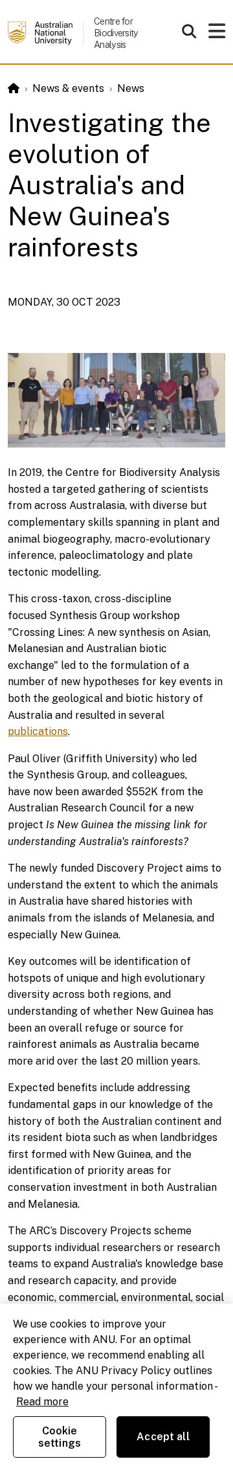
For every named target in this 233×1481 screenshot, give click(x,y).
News (130, 88)
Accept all (163, 1436)
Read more (42, 1402)
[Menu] (216, 34)
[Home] (13, 88)
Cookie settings (59, 1437)
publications (38, 731)
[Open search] (189, 31)
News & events (68, 88)
